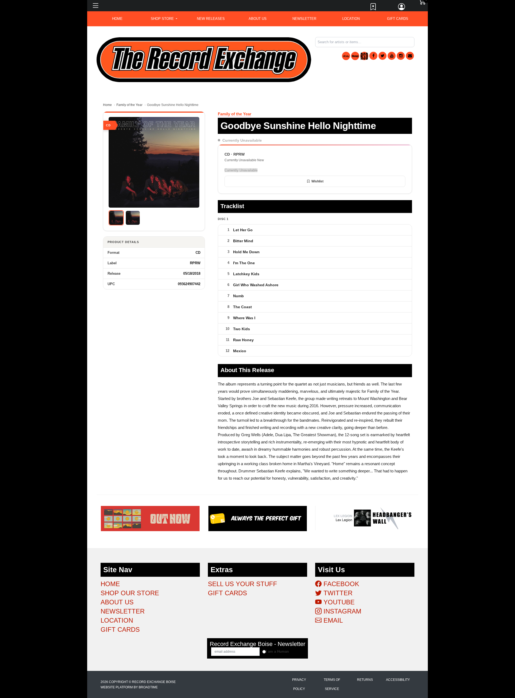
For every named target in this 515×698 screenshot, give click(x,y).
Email (332, 620)
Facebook (340, 583)
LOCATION (351, 19)
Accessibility (398, 680)
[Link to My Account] (402, 8)
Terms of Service (332, 684)
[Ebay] (346, 56)
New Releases (211, 19)
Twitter (337, 593)
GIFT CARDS (397, 19)
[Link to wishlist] (373, 8)
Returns (365, 680)
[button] (164, 19)
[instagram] (400, 55)
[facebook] (373, 55)
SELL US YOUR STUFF (242, 583)
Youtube (338, 602)
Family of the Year (129, 105)
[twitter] (382, 55)
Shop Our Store (130, 593)
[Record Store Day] (364, 56)
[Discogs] (355, 56)
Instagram (341, 611)
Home (107, 105)
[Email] (409, 55)
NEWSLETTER (304, 19)
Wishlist (317, 181)
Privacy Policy (299, 684)
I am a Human (277, 651)
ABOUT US (258, 19)
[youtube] (391, 55)
